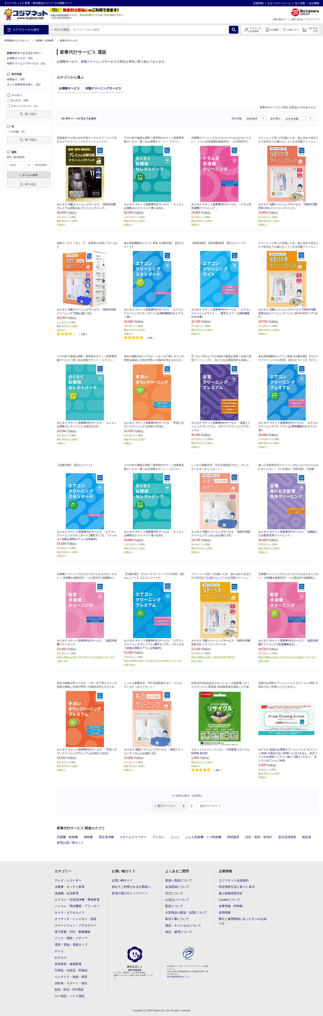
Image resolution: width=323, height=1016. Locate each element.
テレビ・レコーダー (68, 880)
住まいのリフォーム (279, 3)
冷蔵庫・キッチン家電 (69, 886)
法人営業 (300, 3)
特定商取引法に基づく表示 (237, 886)
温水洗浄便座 (287, 837)
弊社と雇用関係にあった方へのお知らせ (243, 921)
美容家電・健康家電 (68, 964)
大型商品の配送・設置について (186, 912)
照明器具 (233, 837)
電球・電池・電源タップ (71, 944)
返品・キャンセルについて (183, 925)
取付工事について (177, 918)
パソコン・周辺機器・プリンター (77, 906)
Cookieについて (229, 899)
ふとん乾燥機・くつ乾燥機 (203, 837)
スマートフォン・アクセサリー (75, 925)
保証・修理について (178, 931)
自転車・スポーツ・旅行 (71, 983)
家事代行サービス (69, 40)
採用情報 (225, 912)
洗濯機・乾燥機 (67, 837)
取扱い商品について (178, 880)
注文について (174, 893)
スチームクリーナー (133, 837)
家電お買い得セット (70, 842)
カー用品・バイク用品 (69, 996)
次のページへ (209, 805)
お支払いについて (177, 899)
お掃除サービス (67, 61)
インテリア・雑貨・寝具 (71, 976)
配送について (174, 906)
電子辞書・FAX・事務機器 (72, 931)
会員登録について (177, 886)
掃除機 (88, 837)
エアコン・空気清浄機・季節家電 (77, 899)
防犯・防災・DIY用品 (69, 989)
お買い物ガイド (280, 19)
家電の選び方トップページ (130, 893)
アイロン (158, 837)
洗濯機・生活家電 (44, 40)
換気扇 (306, 837)
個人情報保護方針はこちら (178, 977)
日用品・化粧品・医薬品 (71, 970)
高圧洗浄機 (106, 837)
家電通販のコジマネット (16, 40)
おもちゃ (61, 957)
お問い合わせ (297, 19)
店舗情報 (258, 3)
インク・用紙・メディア (71, 938)
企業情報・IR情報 (231, 906)
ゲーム (59, 951)
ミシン (174, 837)
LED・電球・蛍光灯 (258, 837)
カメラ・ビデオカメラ (69, 912)
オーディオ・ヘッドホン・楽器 (75, 918)
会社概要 (314, 3)
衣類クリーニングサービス (99, 61)
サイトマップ (313, 19)
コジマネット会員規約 (234, 880)
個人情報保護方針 (231, 893)
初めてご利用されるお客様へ (131, 886)
